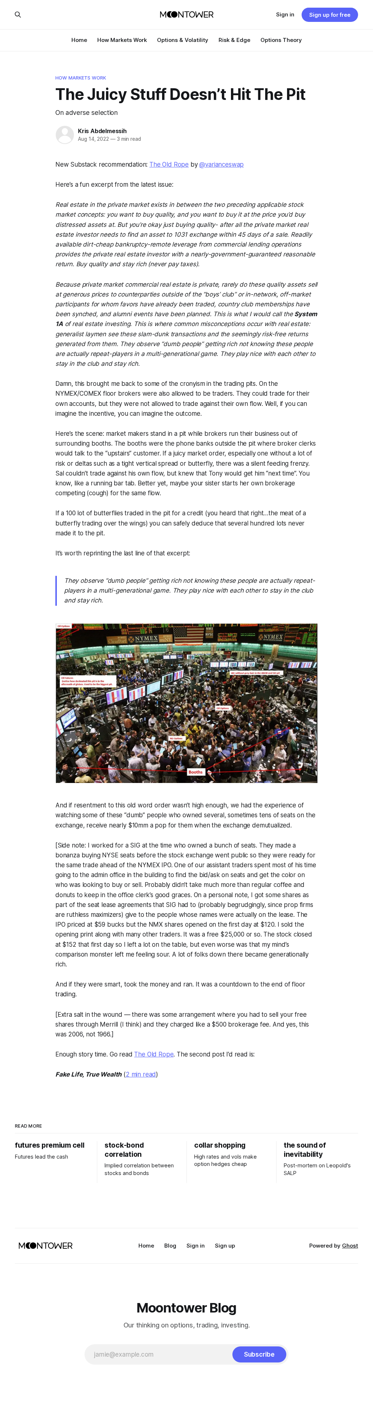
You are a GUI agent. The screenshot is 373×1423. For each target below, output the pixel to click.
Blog (170, 1245)
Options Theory (281, 39)
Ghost (350, 1245)
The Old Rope (169, 164)
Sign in (285, 14)
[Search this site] (17, 14)
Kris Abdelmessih (102, 131)
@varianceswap (221, 164)
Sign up (225, 1245)
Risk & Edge (234, 39)
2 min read (141, 1074)
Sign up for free (329, 14)
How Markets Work (122, 39)
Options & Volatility (182, 39)
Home (79, 39)
